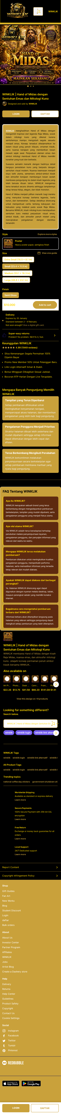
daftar (5, 920)
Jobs (5, 961)
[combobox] (38, 11)
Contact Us (8, 1013)
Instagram (13, 1030)
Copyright (7, 1008)
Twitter (12, 1040)
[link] (8, 732)
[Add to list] (7, 679)
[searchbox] (30, 724)
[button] (44, 684)
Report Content (10, 867)
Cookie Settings (10, 1018)
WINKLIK (10, 130)
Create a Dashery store (14, 971)
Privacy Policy (26, 1070)
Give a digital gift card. (33, 325)
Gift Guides (8, 891)
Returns (6, 989)
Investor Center (10, 942)
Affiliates (7, 952)
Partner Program (11, 947)
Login (5, 915)
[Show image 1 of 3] (28, 86)
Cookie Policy (41, 1070)
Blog (4, 905)
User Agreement (9, 1070)
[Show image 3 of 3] (33, 86)
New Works (8, 900)
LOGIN (15, 1107)
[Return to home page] (17, 11)
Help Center (8, 993)
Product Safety (10, 1003)
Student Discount (11, 910)
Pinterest (13, 1050)
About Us (7, 937)
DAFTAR (45, 1108)
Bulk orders (8, 925)
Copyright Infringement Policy (18, 875)
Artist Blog (8, 966)
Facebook (13, 1035)
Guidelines (7, 998)
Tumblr (11, 1045)
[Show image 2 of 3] (30, 86)
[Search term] (39, 11)
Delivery (6, 984)
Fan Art (6, 895)
